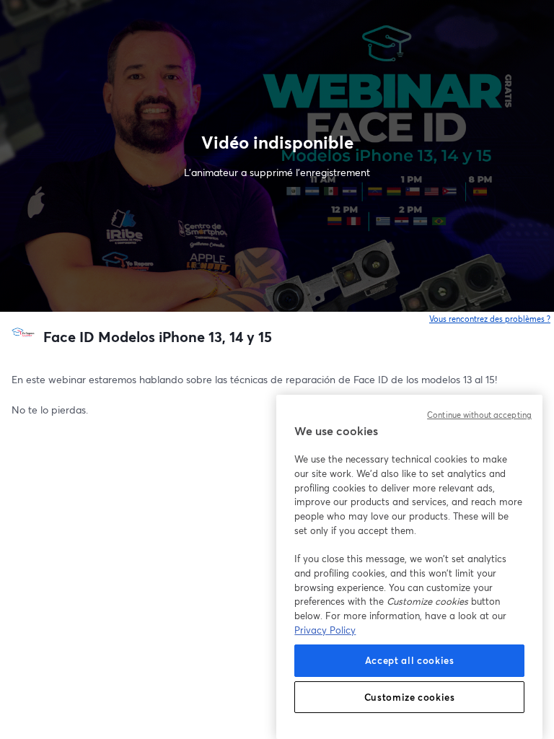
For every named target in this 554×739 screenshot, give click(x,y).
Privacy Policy (325, 630)
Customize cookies (409, 697)
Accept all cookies (409, 660)
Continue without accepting (479, 415)
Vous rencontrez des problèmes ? (490, 319)
